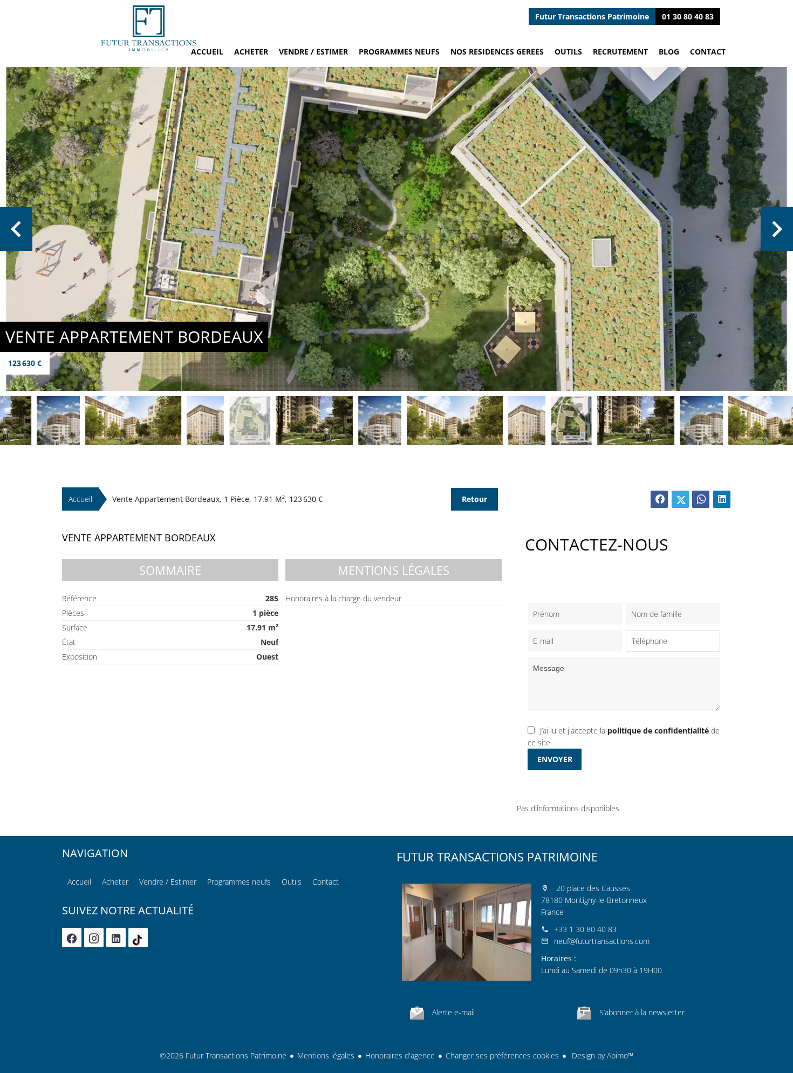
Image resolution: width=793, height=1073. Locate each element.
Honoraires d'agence (400, 1055)
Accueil (148, 28)
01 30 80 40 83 (688, 16)
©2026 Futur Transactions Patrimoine (223, 1055)
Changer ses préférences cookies (502, 1055)
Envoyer (554, 759)
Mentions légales (325, 1055)
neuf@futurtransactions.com (602, 941)
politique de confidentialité (658, 730)
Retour (474, 499)
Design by (601, 1055)
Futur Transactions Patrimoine (497, 856)
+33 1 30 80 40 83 (585, 929)
